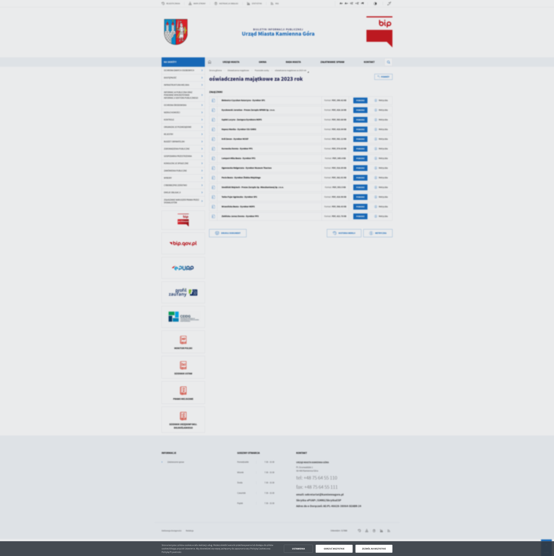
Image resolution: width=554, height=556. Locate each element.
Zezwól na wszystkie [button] (374, 548)
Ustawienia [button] (298, 548)
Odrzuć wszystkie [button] (334, 548)
